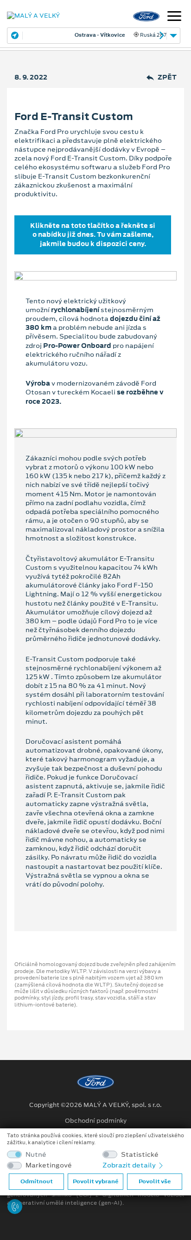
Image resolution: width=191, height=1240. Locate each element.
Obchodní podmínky (96, 1121)
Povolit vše (155, 1181)
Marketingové (48, 1165)
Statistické (140, 1154)
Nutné (35, 1154)
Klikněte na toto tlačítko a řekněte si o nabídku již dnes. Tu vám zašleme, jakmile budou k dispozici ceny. (92, 234)
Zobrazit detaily (129, 1165)
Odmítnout (36, 1181)
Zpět (167, 77)
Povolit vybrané (95, 1181)
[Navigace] (174, 17)
